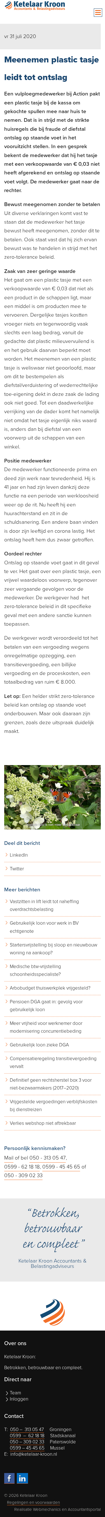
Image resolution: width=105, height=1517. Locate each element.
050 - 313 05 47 (47, 1158)
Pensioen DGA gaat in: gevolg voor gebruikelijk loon (46, 1006)
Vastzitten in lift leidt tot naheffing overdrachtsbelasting (44, 905)
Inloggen (19, 1399)
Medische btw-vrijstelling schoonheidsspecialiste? (35, 970)
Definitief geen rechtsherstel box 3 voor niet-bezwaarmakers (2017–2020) (51, 1084)
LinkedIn (19, 855)
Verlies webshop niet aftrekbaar (43, 1123)
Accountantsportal (84, 1509)
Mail (8, 1158)
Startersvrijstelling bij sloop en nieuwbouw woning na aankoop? (53, 949)
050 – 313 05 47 (27, 1429)
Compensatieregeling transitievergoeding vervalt (53, 1062)
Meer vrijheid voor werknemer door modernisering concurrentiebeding (46, 1027)
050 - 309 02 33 (23, 1175)
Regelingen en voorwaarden (33, 1502)
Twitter (17, 869)
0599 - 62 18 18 (22, 1167)
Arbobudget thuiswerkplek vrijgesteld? (50, 988)
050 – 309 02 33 (27, 1442)
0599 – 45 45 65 (27, 1448)
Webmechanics (47, 1509)
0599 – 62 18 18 (27, 1436)
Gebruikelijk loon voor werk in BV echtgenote (44, 927)
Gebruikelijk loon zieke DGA (39, 1045)
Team (15, 1393)
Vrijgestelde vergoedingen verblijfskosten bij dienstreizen (53, 1105)
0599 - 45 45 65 (61, 1167)
